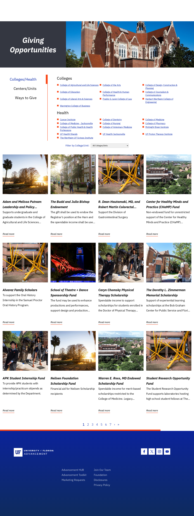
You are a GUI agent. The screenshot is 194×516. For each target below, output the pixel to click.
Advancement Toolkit (74, 475)
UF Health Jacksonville (114, 134)
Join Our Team (102, 470)
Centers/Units (25, 88)
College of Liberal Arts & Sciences (76, 99)
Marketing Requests (73, 480)
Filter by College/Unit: (77, 145)
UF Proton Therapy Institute (158, 134)
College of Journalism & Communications (157, 93)
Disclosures (100, 480)
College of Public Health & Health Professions (76, 129)
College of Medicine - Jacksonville (76, 123)
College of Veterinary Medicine (117, 127)
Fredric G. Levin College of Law (117, 99)
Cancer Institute (67, 119)
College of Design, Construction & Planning (161, 87)
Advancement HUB (73, 470)
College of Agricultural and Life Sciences (79, 85)
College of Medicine (154, 119)
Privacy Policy (102, 485)
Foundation (100, 475)
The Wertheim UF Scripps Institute (76, 137)
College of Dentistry (112, 119)
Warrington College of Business (75, 106)
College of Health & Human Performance (116, 93)
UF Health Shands (68, 134)
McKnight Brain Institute (157, 127)
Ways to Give (26, 97)
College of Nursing (111, 123)
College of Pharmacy (155, 123)
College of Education (70, 92)
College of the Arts (112, 85)
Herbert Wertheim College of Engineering (159, 100)
